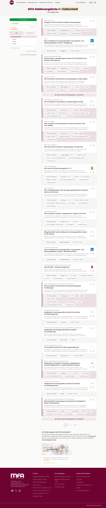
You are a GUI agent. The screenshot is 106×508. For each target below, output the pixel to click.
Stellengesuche (32, 2)
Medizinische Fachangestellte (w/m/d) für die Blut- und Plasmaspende (62, 313)
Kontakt (79, 479)
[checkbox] (11, 39)
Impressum (80, 482)
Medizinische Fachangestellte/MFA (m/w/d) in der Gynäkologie (60, 331)
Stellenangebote (21, 2)
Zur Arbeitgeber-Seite (49, 440)
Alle (16, 33)
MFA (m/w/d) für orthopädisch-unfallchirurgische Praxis (63, 102)
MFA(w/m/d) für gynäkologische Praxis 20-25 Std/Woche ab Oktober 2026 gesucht (65, 59)
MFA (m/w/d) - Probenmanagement (57, 267)
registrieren (92, 436)
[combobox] (22, 48)
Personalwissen (60, 484)
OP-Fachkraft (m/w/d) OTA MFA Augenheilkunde (61, 347)
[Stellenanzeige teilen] (93, 21)
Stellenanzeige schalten (62, 476)
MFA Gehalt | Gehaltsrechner (42, 488)
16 (74, 425)
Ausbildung (31, 33)
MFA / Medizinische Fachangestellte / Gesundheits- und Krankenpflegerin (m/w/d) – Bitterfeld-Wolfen (64, 250)
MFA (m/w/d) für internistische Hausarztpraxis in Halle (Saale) (65, 79)
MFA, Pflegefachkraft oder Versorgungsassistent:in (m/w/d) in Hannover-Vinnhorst (66, 191)
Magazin (57, 2)
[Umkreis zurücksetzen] (35, 27)
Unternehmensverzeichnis (41, 490)
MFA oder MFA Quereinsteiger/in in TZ (57, 168)
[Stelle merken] (91, 21)
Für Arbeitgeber (81, 2)
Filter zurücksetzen (31, 51)
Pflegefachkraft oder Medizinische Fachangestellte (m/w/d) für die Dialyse (65, 233)
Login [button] (90, 2)
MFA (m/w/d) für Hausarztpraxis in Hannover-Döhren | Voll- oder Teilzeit (65, 124)
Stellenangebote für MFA (41, 476)
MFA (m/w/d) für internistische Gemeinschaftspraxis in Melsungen (62, 287)
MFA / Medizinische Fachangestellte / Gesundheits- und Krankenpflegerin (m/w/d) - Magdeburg (64, 42)
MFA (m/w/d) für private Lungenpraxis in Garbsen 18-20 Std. (65, 213)
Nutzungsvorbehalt (82, 490)
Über (83, 476)
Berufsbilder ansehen (49, 463)
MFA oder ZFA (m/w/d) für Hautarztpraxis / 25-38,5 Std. (63, 147)
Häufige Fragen (38, 496)
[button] (95, 2)
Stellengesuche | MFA (40, 479)
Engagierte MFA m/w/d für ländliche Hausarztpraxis (62, 22)
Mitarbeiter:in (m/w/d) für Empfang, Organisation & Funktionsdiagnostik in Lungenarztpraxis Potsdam (62, 364)
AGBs (78, 488)
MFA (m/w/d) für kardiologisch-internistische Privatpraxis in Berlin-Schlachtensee (65, 402)
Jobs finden (24, 19)
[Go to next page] (77, 425)
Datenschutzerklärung (83, 485)
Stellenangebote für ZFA (41, 493)
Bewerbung (36, 485)
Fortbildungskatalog (39, 482)
